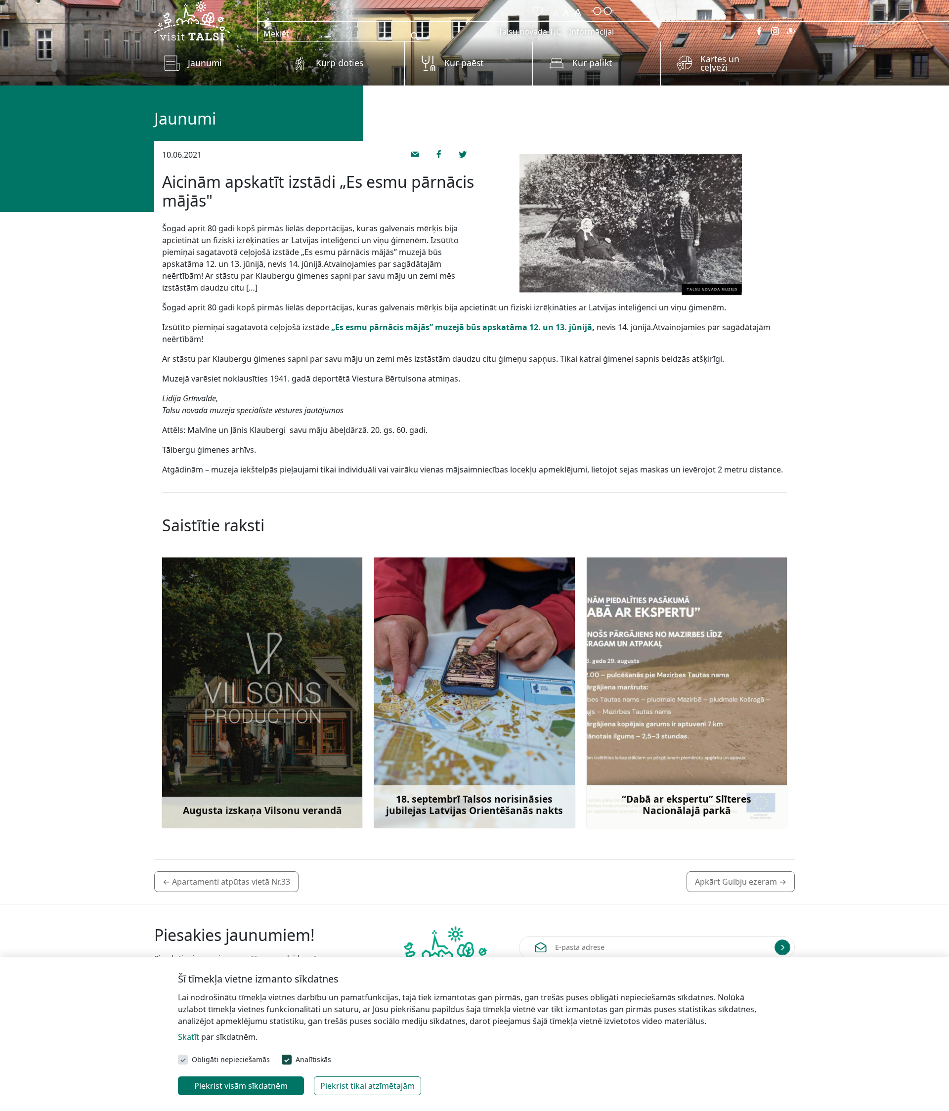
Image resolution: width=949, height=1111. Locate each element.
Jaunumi (205, 63)
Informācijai (591, 31)
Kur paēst (463, 63)
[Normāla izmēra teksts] (566, 9)
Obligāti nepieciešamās (231, 1059)
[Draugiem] (791, 31)
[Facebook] (759, 31)
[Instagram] (775, 31)
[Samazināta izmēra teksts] (555, 9)
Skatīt (188, 1036)
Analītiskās (313, 1059)
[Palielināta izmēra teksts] (577, 9)
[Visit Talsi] (192, 19)
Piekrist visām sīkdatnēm (241, 1085)
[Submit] (782, 947)
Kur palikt (592, 63)
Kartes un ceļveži (719, 63)
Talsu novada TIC (529, 31)
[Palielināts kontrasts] (602, 9)
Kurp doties (339, 63)
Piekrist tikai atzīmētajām (367, 1085)
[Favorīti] (536, 9)
